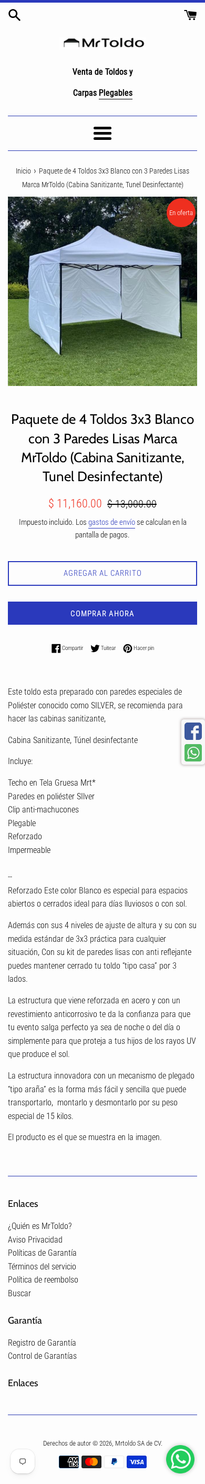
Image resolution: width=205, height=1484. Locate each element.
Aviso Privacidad (35, 1240)
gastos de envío (111, 522)
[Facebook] (193, 731)
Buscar (19, 1293)
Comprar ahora (102, 613)
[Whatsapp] (193, 752)
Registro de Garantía (42, 1343)
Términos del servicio (42, 1267)
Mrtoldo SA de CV (138, 1443)
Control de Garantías (42, 1356)
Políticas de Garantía (42, 1253)
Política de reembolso (43, 1280)
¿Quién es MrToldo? (39, 1226)
